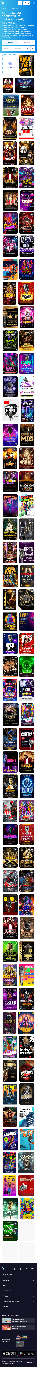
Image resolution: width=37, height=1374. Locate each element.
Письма (27, 42)
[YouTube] (32, 1269)
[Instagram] (20, 1269)
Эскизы (10, 42)
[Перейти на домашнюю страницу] (2, 3)
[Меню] (34, 3)
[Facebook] (14, 1269)
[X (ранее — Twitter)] (26, 1269)
